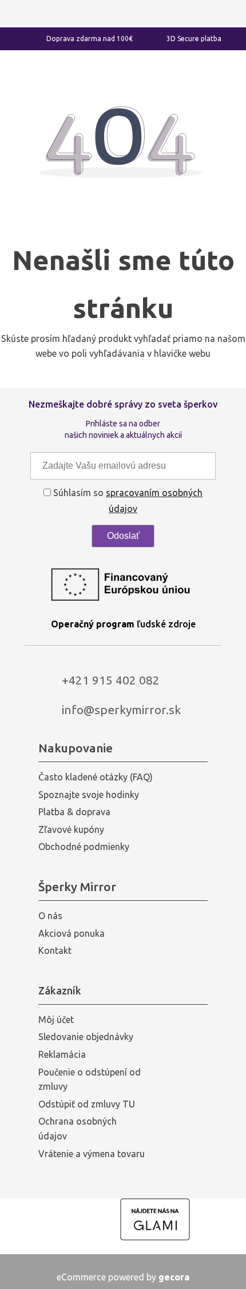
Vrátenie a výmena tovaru (91, 1154)
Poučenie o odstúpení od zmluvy (89, 1079)
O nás (50, 916)
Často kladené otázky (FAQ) (95, 777)
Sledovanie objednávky (85, 1037)
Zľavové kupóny (71, 829)
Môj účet (56, 1019)
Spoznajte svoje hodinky (88, 794)
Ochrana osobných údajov (77, 1128)
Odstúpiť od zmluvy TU (86, 1104)
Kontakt (55, 950)
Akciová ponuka (71, 933)
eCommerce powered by (123, 1277)
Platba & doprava (74, 812)
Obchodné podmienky (83, 846)
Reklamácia (62, 1054)
